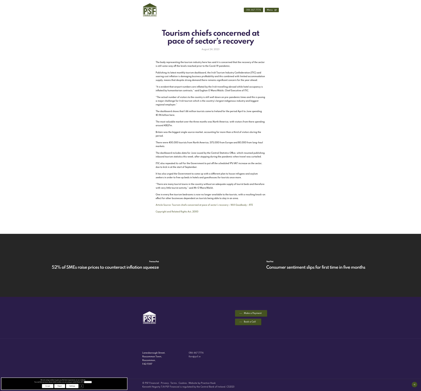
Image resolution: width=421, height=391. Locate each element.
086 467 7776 (196, 353)
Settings (72, 386)
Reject (60, 386)
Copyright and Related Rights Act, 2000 (177, 212)
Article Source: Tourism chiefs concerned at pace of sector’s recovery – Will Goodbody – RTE (204, 205)
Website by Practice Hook (202, 383)
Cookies (183, 383)
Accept (47, 386)
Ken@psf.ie (195, 357)
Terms (173, 383)
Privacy (165, 383)
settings (88, 382)
